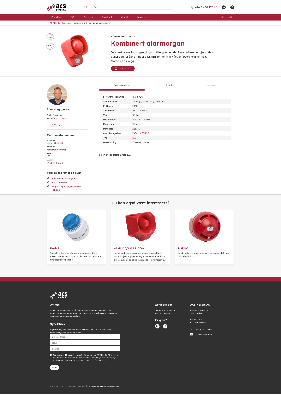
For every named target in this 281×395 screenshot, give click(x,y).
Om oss (87, 17)
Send (54, 367)
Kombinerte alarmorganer (64, 178)
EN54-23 (51, 163)
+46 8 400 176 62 (59, 118)
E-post (53, 124)
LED (48, 156)
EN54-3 (60, 163)
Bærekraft (107, 17)
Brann (49, 143)
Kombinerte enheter (56, 149)
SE (222, 17)
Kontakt (140, 17)
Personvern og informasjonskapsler (103, 386)
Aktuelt (124, 17)
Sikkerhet (58, 143)
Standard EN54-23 (61, 182)
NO (230, 17)
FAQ (72, 17)
